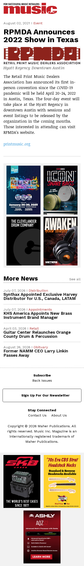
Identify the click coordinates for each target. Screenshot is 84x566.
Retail (34, 328)
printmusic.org (16, 144)
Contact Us (37, 415)
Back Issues (42, 380)
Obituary (41, 347)
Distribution (38, 290)
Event (37, 23)
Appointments (40, 309)
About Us (59, 415)
